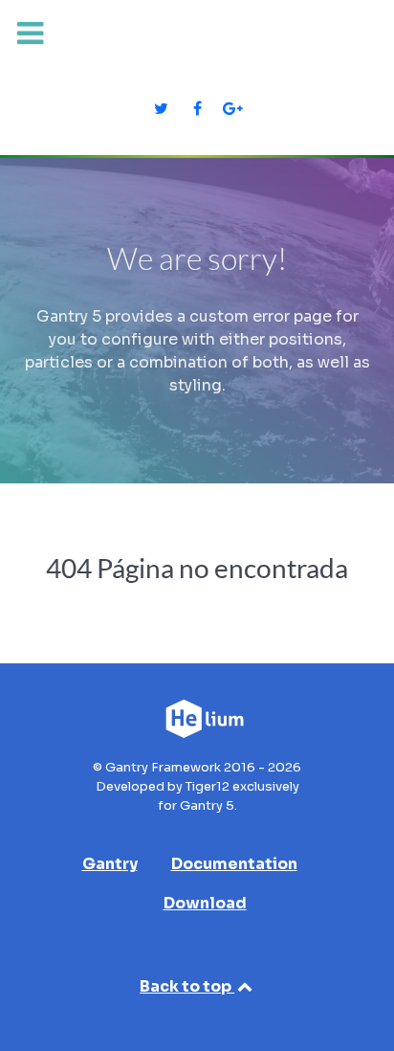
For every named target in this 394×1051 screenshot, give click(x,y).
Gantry (110, 864)
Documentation (234, 864)
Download (205, 903)
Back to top (187, 986)
